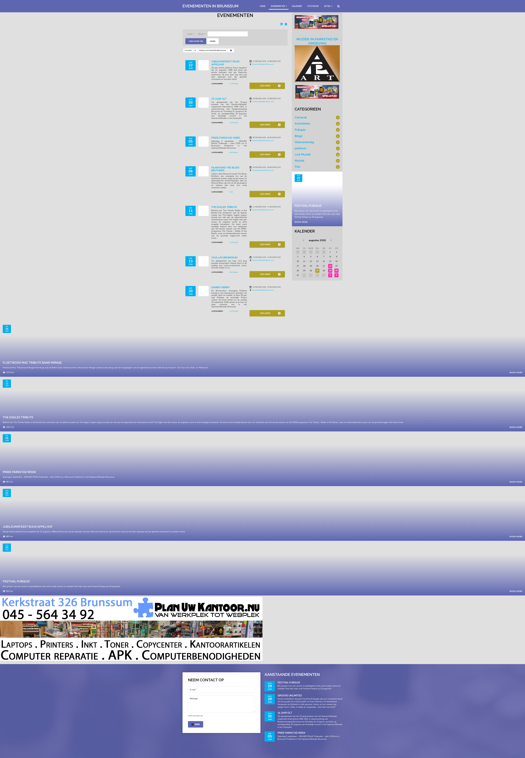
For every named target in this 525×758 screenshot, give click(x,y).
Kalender (297, 6)
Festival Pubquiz (308, 205)
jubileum (300, 148)
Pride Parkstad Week (225, 137)
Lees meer (265, 85)
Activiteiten (234, 152)
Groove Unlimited (290, 695)
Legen (212, 41)
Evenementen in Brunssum (210, 6)
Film (231, 192)
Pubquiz (300, 129)
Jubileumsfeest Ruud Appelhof (225, 63)
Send (197, 724)
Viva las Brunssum (224, 257)
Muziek (299, 160)
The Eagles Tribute (224, 207)
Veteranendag (304, 142)
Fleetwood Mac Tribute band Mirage (32, 362)
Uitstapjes (313, 6)
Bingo (299, 136)
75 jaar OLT (218, 98)
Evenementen (278, 6)
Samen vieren (220, 287)
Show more (301, 222)
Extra (327, 6)
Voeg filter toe (196, 41)
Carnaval (301, 117)
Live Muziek (234, 84)
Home (262, 6)
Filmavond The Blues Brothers (225, 169)
